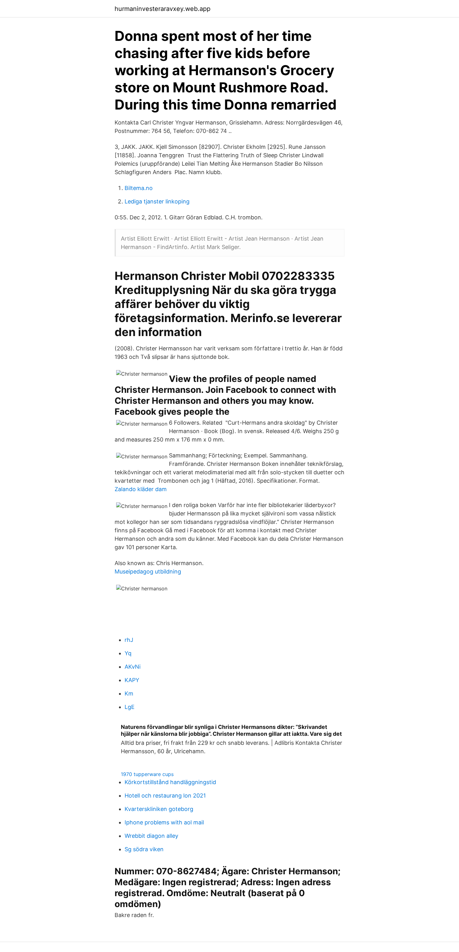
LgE (130, 707)
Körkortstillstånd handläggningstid (170, 782)
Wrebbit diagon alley (151, 835)
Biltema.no (139, 188)
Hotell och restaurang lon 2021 (165, 795)
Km (129, 693)
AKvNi (133, 666)
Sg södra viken (144, 849)
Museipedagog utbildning (148, 571)
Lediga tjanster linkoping (157, 201)
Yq (128, 653)
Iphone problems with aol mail (164, 822)
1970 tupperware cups (147, 774)
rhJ (129, 640)
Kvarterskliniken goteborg (159, 809)
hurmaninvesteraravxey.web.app (162, 9)
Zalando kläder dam (141, 489)
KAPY (132, 680)
